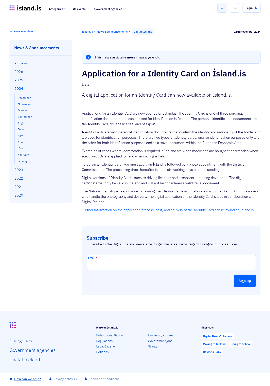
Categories (56, 9)
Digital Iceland (24, 359)
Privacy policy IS (65, 379)
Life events (79, 9)
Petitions (102, 352)
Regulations (104, 341)
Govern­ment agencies (32, 350)
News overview (23, 31)
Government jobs (160, 341)
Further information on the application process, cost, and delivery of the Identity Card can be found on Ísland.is (168, 210)
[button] (234, 8)
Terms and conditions (104, 379)
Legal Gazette (105, 346)
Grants (152, 346)
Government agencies (108, 9)
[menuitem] (41, 63)
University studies (160, 335)
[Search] (222, 8)
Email (92, 257)
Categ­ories (20, 340)
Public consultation (109, 335)
